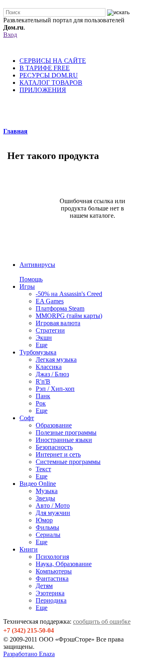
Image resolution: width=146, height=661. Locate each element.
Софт (26, 417)
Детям (44, 585)
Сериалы (48, 534)
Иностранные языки (64, 439)
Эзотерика (50, 593)
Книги (28, 549)
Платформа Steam (60, 308)
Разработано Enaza (29, 653)
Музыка (47, 490)
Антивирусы (37, 264)
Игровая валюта (58, 323)
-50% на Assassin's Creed (69, 293)
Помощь (31, 279)
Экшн (44, 337)
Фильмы (47, 527)
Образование (54, 425)
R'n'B (43, 381)
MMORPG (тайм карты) (69, 315)
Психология (52, 556)
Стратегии (50, 330)
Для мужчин (53, 512)
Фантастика (52, 578)
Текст (43, 469)
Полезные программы (66, 432)
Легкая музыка (56, 359)
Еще (41, 344)
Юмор (44, 520)
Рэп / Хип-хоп (55, 388)
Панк (43, 396)
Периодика (51, 600)
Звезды (45, 498)
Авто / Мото (53, 505)
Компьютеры (54, 571)
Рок (41, 403)
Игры (27, 286)
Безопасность (54, 447)
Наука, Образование (64, 563)
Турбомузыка (37, 352)
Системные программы (68, 461)
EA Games (50, 301)
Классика (49, 366)
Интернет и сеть (58, 454)
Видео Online (37, 483)
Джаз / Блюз (52, 374)
